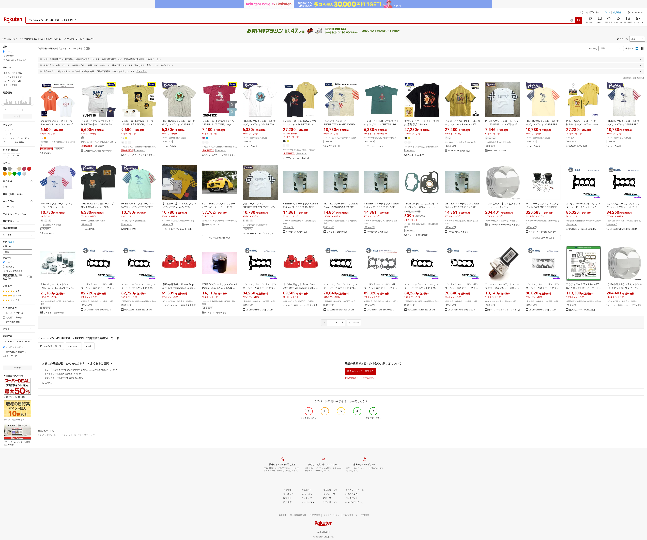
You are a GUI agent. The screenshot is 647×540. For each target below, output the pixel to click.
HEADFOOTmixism (497, 151)
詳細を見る (141, 71)
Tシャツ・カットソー (84, 434)
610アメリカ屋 (333, 146)
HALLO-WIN (170, 146)
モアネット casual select (297, 158)
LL (13, 155)
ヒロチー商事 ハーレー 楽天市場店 (504, 225)
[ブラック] (5, 169)
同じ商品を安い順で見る (220, 237)
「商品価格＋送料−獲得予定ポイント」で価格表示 (60, 48)
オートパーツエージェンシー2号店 (504, 310)
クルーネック (9, 206)
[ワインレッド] (24, 169)
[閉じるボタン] (640, 59)
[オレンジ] (5, 174)
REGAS (47, 153)
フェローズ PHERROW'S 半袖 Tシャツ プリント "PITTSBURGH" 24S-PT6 (381, 124)
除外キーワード (10, 356)
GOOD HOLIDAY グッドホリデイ (261, 233)
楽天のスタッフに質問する (360, 371)
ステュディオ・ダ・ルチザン (16, 138)
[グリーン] (14, 174)
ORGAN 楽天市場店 (578, 146)
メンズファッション (47, 434)
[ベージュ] (19, 169)
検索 (19, 116)
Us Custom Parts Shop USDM (582, 229)
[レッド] (29, 169)
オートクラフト (212, 225)
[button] (635, 13)
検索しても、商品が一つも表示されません (63, 378)
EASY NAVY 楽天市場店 (459, 151)
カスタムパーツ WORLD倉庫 (582, 310)
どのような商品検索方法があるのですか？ (63, 373)
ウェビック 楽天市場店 (296, 232)
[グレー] (10, 169)
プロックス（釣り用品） (14, 142)
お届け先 (7, 246)
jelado (89, 346)
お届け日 (7, 258)
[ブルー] (19, 174)
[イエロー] (10, 174)
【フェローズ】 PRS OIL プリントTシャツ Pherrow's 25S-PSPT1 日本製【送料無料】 (179, 207)
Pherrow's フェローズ (50, 346)
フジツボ (7, 134)
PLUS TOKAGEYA (415, 155)
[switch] (29, 277)
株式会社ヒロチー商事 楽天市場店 (180, 305)
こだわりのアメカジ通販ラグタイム (100, 151)
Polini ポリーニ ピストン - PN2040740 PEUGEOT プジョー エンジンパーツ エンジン (57, 288)
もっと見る (47, 383)
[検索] (578, 20)
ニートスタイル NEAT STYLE (178, 229)
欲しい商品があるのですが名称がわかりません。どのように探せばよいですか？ (80, 369)
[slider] (3, 104)
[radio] (4, 51)
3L (18, 155)
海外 (12, 242)
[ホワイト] (14, 169)
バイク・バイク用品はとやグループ (545, 232)
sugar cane (73, 346)
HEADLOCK (49, 233)
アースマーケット (375, 146)
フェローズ (8, 130)
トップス (65, 434)
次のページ (354, 322)
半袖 (5, 186)
